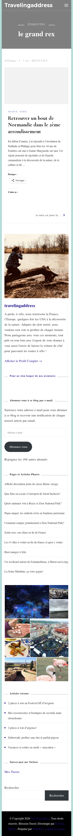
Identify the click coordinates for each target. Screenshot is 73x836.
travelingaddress (19, 305)
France (13, 111)
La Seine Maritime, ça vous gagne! (23, 571)
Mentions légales (56, 829)
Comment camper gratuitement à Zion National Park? (34, 523)
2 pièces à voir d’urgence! (22, 728)
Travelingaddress (28, 5)
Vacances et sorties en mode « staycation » (32, 747)
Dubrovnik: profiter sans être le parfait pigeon (33, 737)
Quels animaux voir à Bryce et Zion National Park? (32, 503)
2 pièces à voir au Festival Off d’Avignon (31, 703)
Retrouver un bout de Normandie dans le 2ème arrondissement (34, 125)
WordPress (38, 829)
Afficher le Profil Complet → (23, 361)
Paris (23, 111)
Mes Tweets (11, 772)
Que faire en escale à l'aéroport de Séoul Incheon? (32, 493)
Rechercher (11, 787)
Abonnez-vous (18, 446)
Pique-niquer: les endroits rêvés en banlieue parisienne (34, 513)
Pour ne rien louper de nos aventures (32, 376)
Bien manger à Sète (15, 552)
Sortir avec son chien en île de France (25, 532)
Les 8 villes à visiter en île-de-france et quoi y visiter (33, 542)
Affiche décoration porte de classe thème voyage (31, 484)
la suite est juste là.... (48, 215)
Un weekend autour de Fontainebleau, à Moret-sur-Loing (36, 562)
